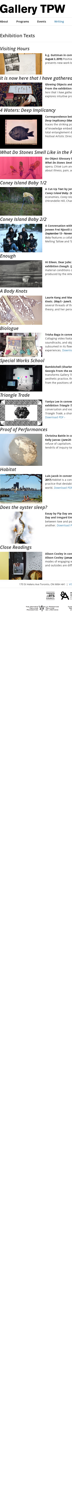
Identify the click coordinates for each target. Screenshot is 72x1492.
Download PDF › (55, 417)
